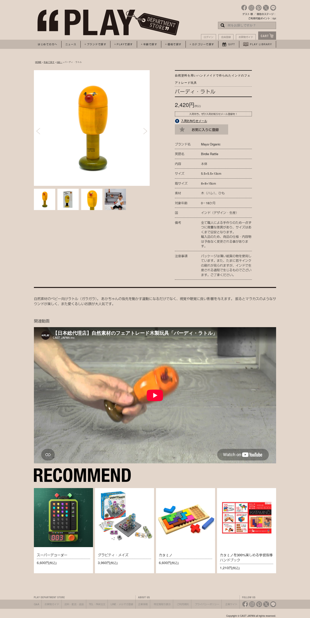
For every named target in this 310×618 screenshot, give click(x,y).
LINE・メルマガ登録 (122, 604)
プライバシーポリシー (207, 604)
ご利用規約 (183, 604)
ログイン (208, 37)
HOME (38, 61)
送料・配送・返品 (74, 604)
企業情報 (143, 604)
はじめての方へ (47, 44)
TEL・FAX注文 (97, 604)
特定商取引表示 (162, 604)
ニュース (71, 44)
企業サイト (231, 604)
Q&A (36, 604)
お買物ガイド (246, 37)
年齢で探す (49, 61)
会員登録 (226, 37)
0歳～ (59, 61)
